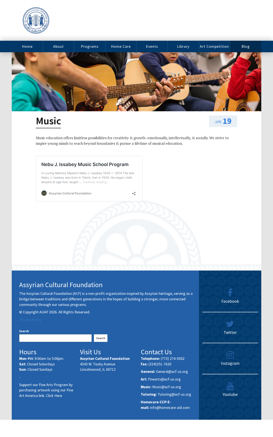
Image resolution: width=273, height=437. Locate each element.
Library (183, 46)
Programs (90, 46)
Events (152, 46)
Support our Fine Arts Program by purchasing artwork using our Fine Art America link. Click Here (46, 390)
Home (27, 46)
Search (24, 331)
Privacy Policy (30, 319)
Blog (245, 46)
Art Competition (214, 46)
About (58, 46)
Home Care (121, 46)
